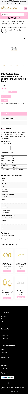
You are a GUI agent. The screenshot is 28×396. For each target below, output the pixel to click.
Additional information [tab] (9, 118)
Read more (7, 298)
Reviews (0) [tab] (6, 123)
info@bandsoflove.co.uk (7, 369)
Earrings (19, 103)
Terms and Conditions (6, 355)
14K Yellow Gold (12, 105)
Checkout (3, 319)
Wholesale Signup (5, 357)
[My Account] (9, 18)
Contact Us (4, 352)
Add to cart (13, 92)
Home (6, 383)
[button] (24, 38)
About (2, 333)
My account (4, 316)
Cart (2, 321)
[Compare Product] (13, 18)
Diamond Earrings (12, 103)
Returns (3, 349)
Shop (15, 383)
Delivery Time (4, 335)
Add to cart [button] (7, 271)
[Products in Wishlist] (11, 18)
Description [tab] (6, 113)
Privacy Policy (4, 338)
